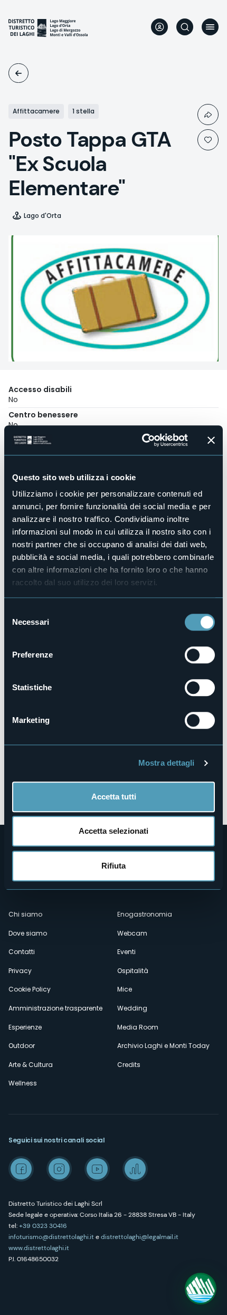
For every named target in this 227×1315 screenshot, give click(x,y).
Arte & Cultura (30, 1064)
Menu (210, 26)
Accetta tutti (113, 796)
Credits (128, 1064)
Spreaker (135, 1168)
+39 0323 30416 (43, 1226)
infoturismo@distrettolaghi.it (51, 1237)
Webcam (132, 933)
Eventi (126, 951)
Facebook (21, 1168)
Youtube (97, 1168)
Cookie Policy (29, 989)
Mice (124, 989)
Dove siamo (27, 933)
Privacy (20, 970)
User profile (159, 26)
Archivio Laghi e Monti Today (163, 1045)
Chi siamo (25, 914)
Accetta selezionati (113, 830)
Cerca (184, 26)
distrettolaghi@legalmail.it (139, 1237)
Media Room (137, 1027)
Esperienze (25, 1027)
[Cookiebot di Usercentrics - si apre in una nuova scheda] (143, 440)
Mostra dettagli (166, 762)
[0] (208, 139)
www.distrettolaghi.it (38, 1248)
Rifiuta (113, 865)
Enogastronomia (144, 914)
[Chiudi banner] (211, 440)
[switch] (200, 654)
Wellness (22, 1083)
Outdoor (21, 1045)
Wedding (132, 1008)
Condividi (208, 114)
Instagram (59, 1168)
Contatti (21, 951)
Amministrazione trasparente (55, 1008)
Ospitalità (18, 73)
